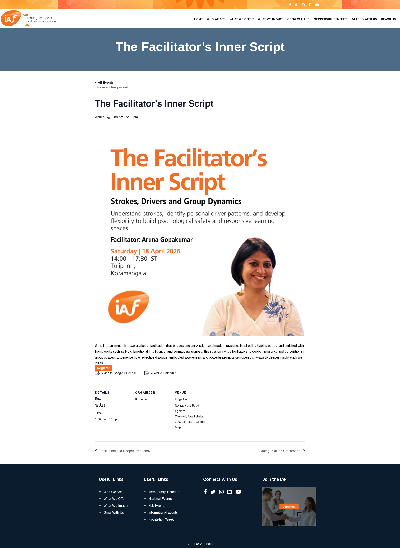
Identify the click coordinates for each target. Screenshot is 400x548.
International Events (163, 512)
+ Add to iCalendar (163, 373)
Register (103, 368)
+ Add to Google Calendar (119, 373)
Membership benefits (331, 19)
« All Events (104, 82)
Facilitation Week (161, 519)
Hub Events (156, 505)
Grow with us (298, 19)
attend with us (364, 19)
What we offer (242, 19)
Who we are (216, 19)
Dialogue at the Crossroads (280, 450)
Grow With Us (114, 512)
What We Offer (115, 499)
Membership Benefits (163, 492)
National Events (160, 499)
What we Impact (270, 19)
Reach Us (388, 19)
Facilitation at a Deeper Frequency (124, 450)
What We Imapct (116, 505)
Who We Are (113, 492)
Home (198, 19)
